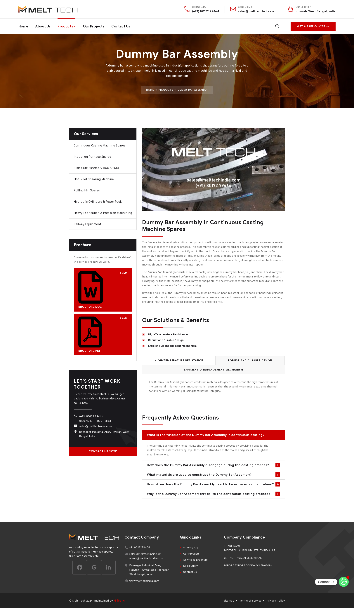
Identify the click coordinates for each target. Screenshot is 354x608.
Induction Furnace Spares (92, 156)
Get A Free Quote (311, 26)
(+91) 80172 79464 (205, 11)
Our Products (191, 553)
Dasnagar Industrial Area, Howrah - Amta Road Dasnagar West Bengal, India (149, 570)
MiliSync (119, 600)
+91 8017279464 (139, 547)
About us (43, 26)
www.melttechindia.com (144, 581)
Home (23, 26)
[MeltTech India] (47, 9)
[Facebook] (79, 567)
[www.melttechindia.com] (126, 581)
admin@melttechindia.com (146, 558)
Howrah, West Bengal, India (316, 11)
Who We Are (190, 547)
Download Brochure (195, 559)
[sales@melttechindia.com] (75, 425)
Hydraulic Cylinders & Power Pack (98, 201)
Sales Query (190, 565)
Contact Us (120, 26)
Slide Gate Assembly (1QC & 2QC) (96, 168)
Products (65, 26)
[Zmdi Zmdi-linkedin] (108, 567)
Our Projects (93, 26)
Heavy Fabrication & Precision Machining (103, 213)
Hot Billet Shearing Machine (94, 179)
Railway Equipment (87, 224)
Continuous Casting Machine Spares (99, 145)
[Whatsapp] (344, 582)
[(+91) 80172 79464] (75, 416)
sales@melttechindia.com (257, 11)
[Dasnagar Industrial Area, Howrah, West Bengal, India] (75, 431)
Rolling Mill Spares (87, 190)
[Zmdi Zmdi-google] (94, 567)
